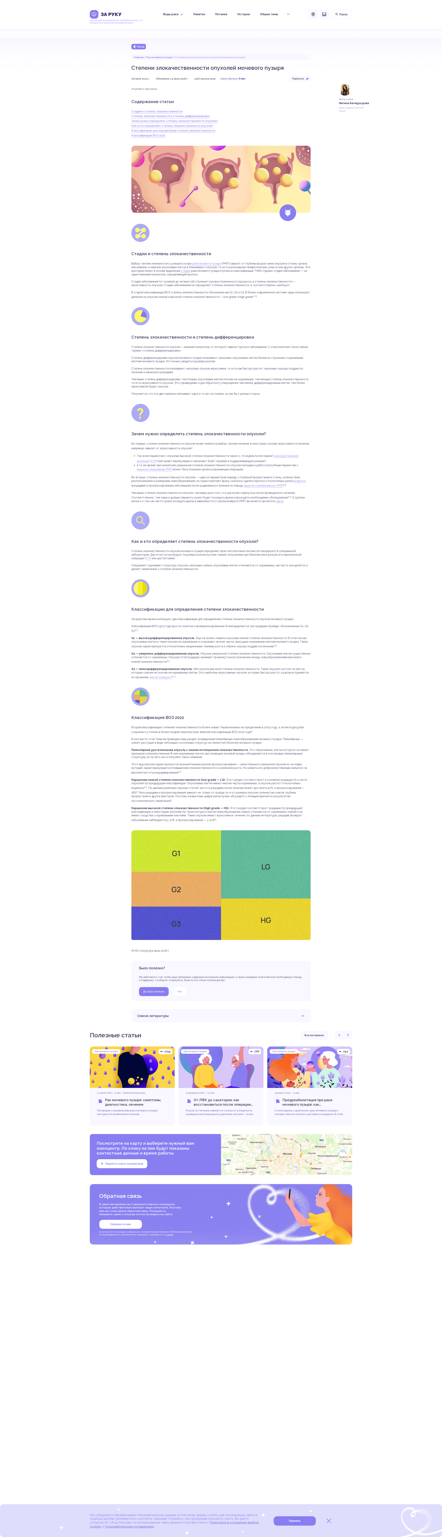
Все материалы (314, 1035)
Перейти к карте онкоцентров (124, 1163)
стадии (185, 270)
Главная (138, 57)
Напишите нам (120, 1224)
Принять (295, 1520)
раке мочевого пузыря (206, 263)
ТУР (153, 461)
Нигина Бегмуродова (134, 1093)
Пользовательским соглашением (129, 1526)
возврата (300, 481)
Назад (141, 46)
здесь (279, 501)
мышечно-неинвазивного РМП (263, 485)
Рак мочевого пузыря (159, 57)
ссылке (169, 1234)
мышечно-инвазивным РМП (154, 469)
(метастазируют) (161, 677)
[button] (339, 1035)
